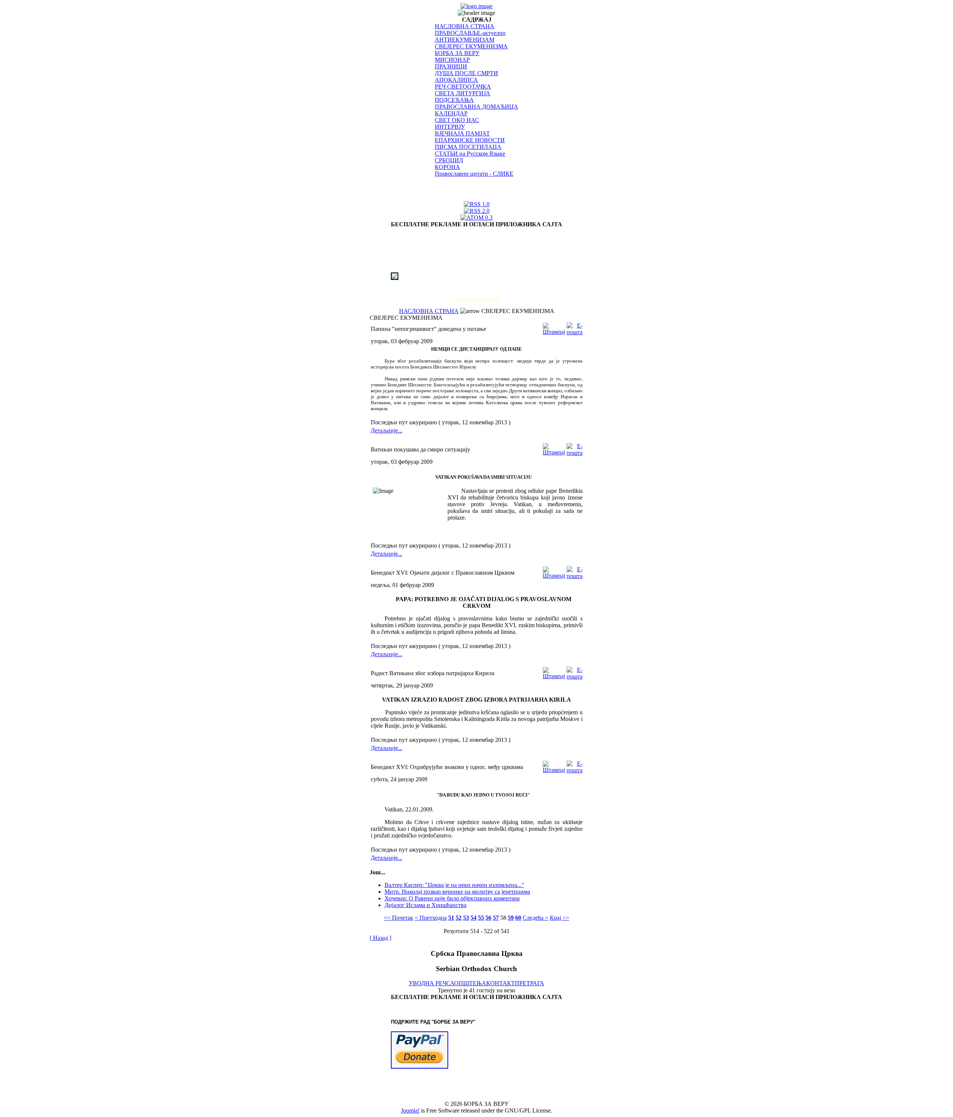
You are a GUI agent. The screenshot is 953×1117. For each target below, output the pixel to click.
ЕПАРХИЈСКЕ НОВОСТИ (470, 140)
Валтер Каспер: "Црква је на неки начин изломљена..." (454, 885)
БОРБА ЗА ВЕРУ (457, 53)
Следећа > (535, 918)
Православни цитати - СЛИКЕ (474, 173)
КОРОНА (447, 167)
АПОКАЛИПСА (456, 80)
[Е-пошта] (575, 327)
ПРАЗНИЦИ (451, 66)
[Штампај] (554, 327)
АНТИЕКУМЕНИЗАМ (464, 39)
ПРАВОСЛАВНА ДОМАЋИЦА (476, 106)
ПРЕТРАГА (529, 983)
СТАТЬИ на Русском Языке (470, 153)
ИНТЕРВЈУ (450, 127)
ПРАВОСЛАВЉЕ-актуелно (470, 33)
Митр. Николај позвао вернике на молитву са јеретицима (457, 891)
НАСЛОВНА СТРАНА (464, 26)
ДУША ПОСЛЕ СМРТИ (466, 73)
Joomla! (410, 1110)
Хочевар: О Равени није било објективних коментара (452, 898)
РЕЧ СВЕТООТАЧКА (463, 86)
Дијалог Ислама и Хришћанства (425, 905)
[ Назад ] (380, 938)
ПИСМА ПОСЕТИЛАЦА (468, 147)
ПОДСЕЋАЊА (454, 100)
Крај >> (559, 918)
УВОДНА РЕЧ (427, 983)
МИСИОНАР (452, 60)
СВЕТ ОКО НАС (457, 120)
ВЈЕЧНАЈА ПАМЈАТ (462, 133)
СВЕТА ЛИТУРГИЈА (462, 93)
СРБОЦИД (449, 160)
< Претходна (431, 918)
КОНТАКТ (500, 983)
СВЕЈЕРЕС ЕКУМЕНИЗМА (471, 46)
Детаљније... (386, 430)
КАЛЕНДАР (451, 113)
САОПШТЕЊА (466, 983)
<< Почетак (398, 918)
